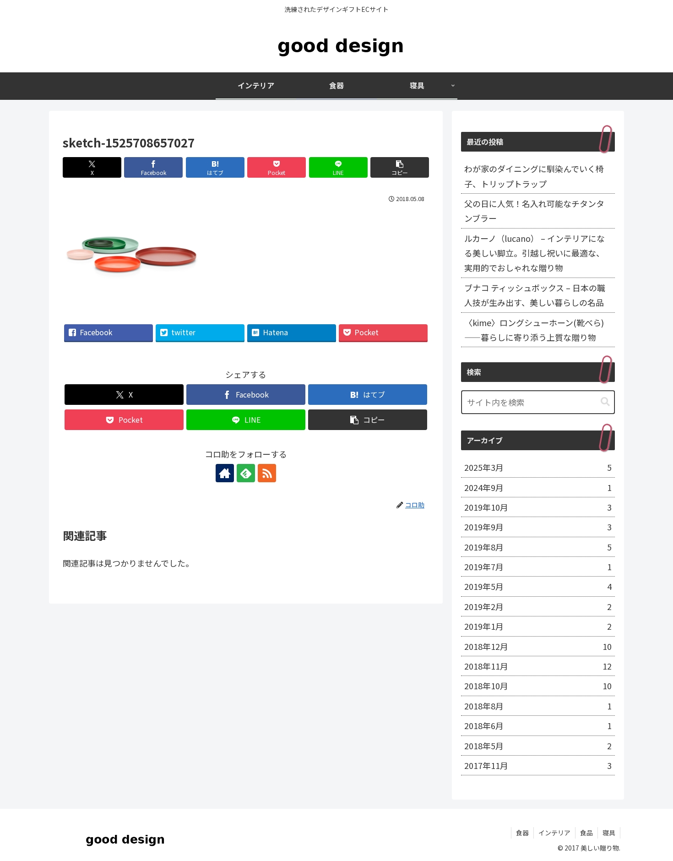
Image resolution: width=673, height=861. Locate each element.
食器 (522, 832)
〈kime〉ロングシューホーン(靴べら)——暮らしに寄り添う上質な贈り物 (534, 329)
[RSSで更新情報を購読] (267, 473)
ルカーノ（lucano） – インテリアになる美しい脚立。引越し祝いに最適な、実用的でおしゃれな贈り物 (534, 253)
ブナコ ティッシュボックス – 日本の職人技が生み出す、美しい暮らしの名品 (534, 295)
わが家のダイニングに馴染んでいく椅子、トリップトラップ (534, 176)
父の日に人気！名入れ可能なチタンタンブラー (534, 210)
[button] (399, 167)
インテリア (554, 832)
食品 (586, 832)
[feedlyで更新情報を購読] (246, 473)
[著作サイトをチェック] (225, 473)
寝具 (608, 832)
